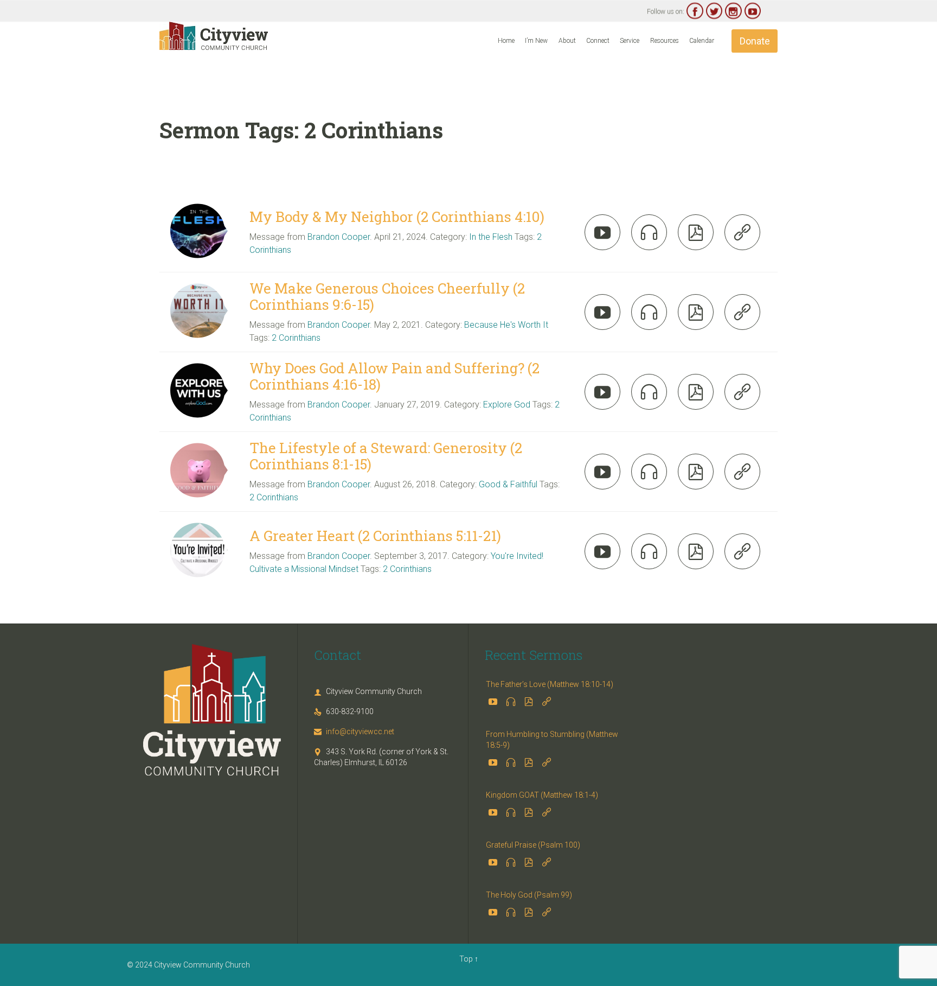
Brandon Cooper (338, 237)
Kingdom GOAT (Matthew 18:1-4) (542, 795)
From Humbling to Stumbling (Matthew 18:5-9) (552, 739)
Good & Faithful (508, 484)
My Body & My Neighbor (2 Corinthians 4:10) (396, 216)
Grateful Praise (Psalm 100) (533, 845)
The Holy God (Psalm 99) (529, 894)
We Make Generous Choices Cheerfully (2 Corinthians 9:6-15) (387, 296)
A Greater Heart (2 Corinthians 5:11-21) (375, 535)
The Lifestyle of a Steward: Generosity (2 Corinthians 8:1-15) (385, 455)
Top (466, 959)
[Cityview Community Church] (213, 36)
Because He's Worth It (506, 325)
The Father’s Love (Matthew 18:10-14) (549, 684)
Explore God (506, 404)
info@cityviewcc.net (354, 731)
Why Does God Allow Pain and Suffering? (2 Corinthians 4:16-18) (394, 376)
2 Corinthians (296, 338)
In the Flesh (490, 237)
